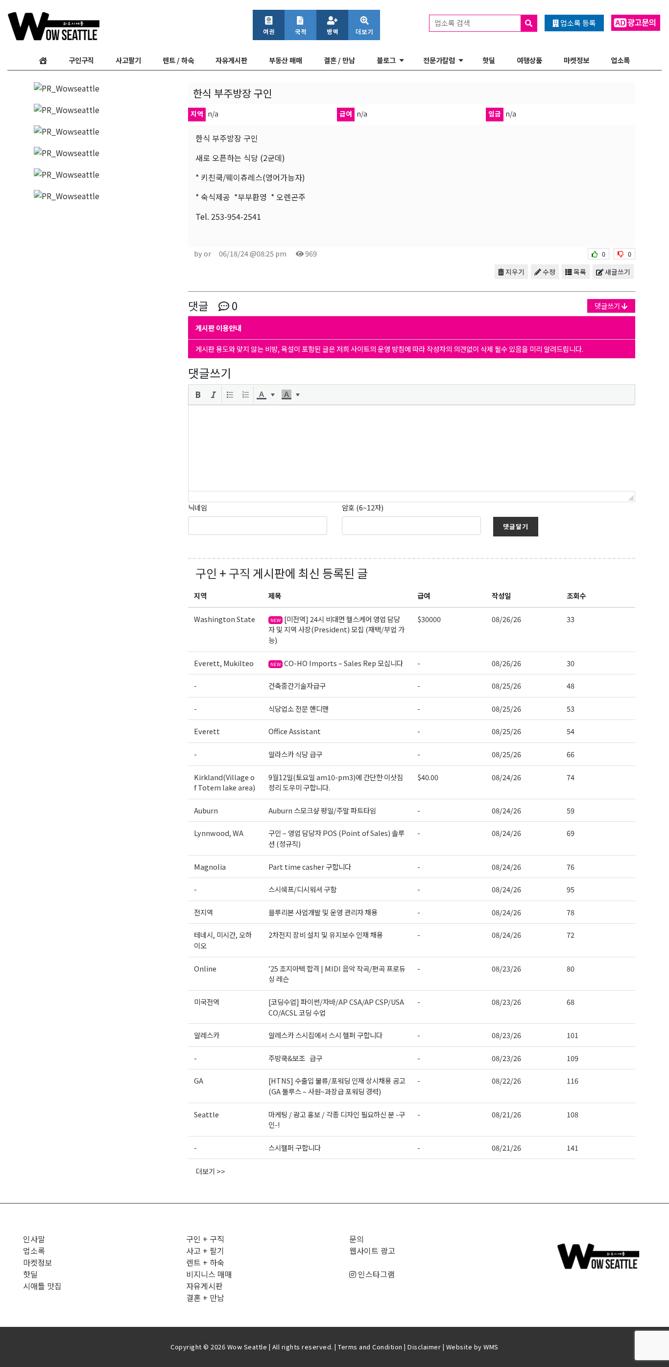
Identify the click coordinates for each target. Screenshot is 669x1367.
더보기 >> (210, 1171)
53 (570, 708)
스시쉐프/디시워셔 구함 (302, 889)
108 (572, 1114)
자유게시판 (231, 60)
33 (570, 619)
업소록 (620, 60)
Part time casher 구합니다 (309, 866)
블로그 (386, 60)
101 (572, 1035)
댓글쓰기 (608, 306)
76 (570, 866)
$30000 (429, 619)
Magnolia (210, 866)
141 (572, 1147)
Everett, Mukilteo (224, 663)
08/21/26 (506, 1114)
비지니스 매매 (209, 1274)
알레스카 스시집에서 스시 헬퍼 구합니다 (325, 1035)
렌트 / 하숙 (178, 60)
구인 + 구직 (222, 572)
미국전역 (206, 1001)
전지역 (203, 912)
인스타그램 (375, 1274)
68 (570, 1001)
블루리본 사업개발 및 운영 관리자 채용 (323, 912)
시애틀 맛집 (42, 1286)
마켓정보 (576, 60)
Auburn (206, 810)
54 (570, 731)
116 (572, 1080)
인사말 (34, 1239)
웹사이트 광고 (372, 1250)
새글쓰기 (616, 272)
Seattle (206, 1114)
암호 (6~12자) (362, 507)
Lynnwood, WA (218, 833)
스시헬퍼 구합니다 (294, 1147)
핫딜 (488, 60)
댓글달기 (515, 526)
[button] (198, 394)
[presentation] (197, 394)
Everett (207, 731)
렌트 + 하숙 (205, 1262)
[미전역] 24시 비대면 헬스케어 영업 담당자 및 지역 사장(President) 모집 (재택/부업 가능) (336, 629)
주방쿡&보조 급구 (295, 1058)
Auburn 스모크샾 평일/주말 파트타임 (322, 810)
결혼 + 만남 (205, 1297)
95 (570, 889)
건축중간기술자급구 (297, 685)
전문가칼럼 (439, 60)
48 (570, 685)
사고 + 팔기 (205, 1250)
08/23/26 (506, 968)
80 (570, 968)
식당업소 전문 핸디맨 (298, 708)
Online (205, 968)
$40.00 (427, 777)
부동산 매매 (285, 60)
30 (570, 663)
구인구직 (81, 60)
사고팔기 (128, 60)
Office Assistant (294, 731)
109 (572, 1058)
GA (198, 1080)
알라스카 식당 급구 (295, 754)
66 (570, 754)
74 (570, 777)
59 (570, 810)
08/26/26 (506, 619)
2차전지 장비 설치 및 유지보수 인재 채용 (325, 934)
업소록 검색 (453, 23)
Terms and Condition (370, 1346)
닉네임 (197, 507)
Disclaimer (424, 1346)
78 (570, 912)
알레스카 (206, 1035)
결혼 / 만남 (339, 60)
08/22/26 (506, 1080)
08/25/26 (506, 685)
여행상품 (529, 60)
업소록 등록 (577, 23)
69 (570, 833)
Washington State (224, 619)
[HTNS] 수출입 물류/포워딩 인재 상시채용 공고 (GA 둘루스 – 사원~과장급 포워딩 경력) (337, 1085)
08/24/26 (506, 777)
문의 (356, 1239)
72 (570, 934)
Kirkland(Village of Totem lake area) (224, 782)
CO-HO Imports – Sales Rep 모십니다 (336, 663)
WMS (491, 1346)
